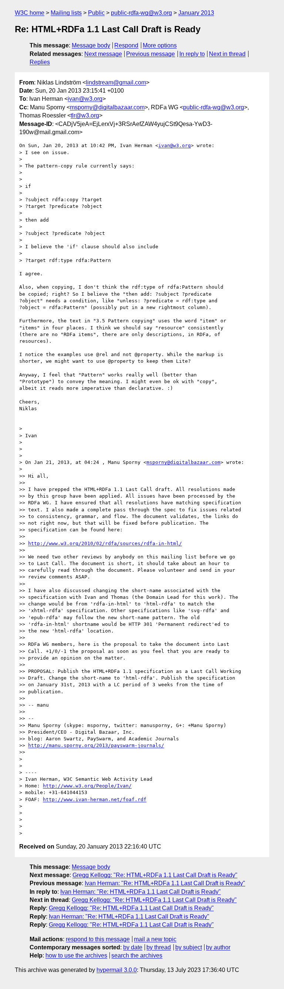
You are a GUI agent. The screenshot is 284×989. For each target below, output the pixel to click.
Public (96, 13)
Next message (103, 54)
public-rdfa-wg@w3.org (141, 13)
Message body (91, 45)
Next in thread (227, 54)
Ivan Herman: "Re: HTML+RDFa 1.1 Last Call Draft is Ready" (165, 883)
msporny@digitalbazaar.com (107, 107)
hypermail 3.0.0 (117, 970)
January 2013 (196, 13)
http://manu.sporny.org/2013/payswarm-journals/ (96, 745)
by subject (188, 947)
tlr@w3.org (85, 115)
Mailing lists (66, 13)
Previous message (150, 54)
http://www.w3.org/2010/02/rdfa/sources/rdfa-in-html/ (105, 543)
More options (160, 45)
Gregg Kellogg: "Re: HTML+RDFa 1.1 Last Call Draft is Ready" (154, 875)
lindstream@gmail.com (116, 82)
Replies (40, 62)
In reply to (192, 54)
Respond (126, 45)
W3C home (29, 13)
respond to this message (98, 939)
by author (218, 947)
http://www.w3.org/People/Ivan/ (87, 786)
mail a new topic (155, 939)
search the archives (136, 955)
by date (132, 947)
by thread (158, 947)
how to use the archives (76, 955)
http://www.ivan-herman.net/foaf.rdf (94, 799)
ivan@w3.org (85, 99)
